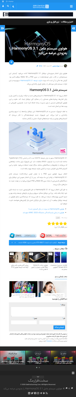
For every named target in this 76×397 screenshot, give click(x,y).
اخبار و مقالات (67, 22)
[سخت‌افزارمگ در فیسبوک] (35, 393)
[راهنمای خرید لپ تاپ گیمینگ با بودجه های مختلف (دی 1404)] (12, 358)
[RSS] (47, 393)
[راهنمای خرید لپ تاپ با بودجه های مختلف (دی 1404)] (38, 358)
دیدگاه (62, 305)
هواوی (57, 218)
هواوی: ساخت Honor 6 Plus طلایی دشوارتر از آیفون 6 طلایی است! (39, 267)
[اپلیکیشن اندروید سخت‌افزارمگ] (44, 393)
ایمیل (35, 318)
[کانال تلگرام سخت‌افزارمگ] (41, 393)
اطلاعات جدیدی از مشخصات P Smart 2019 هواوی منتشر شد (58, 267)
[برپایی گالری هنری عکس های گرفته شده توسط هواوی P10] (18, 257)
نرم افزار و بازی (53, 22)
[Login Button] (3, 5)
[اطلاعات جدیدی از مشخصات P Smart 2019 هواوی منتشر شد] (57, 257)
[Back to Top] (38, 377)
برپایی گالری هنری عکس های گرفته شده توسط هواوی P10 (19, 266)
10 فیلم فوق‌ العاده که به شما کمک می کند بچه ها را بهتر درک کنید (23, 296)
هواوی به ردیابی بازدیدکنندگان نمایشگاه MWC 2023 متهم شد (43, 212)
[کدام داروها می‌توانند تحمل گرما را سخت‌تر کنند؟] (52, 289)
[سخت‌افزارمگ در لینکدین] (29, 393)
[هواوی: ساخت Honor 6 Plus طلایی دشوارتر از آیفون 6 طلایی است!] (38, 257)
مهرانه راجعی (55, 66)
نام (63, 318)
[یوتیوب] (53, 235)
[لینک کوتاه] (37, 66)
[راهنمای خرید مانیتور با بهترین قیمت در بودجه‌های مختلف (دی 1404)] (63, 358)
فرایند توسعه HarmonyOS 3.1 (31, 80)
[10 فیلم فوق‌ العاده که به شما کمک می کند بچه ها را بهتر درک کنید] (23, 289)
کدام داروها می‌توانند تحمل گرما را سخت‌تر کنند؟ (54, 296)
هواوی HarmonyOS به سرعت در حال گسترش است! (46, 209)
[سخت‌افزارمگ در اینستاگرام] (38, 393)
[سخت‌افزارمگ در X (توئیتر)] (32, 393)
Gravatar (49, 341)
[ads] (38, 14)
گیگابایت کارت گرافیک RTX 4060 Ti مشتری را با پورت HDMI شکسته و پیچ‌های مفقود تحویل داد (37, 243)
